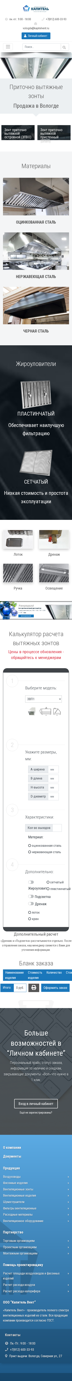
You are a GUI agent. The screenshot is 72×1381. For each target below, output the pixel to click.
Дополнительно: (39, 871)
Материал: (35, 837)
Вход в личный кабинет (36, 1104)
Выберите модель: (41, 688)
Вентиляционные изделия (19, 1195)
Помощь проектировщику (23, 1265)
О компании (12, 1147)
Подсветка (43, 897)
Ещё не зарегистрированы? (36, 1112)
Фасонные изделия (15, 1183)
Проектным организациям (20, 1247)
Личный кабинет (37, 35)
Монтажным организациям (20, 1253)
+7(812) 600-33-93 (55, 19)
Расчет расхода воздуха (19, 1285)
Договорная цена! (26, 616)
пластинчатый (54, 889)
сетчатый (54, 882)
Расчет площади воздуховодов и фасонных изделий (31, 1276)
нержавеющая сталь (46, 852)
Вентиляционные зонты (18, 1189)
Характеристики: (39, 817)
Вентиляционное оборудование (23, 1221)
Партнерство (13, 1232)
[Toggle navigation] (8, 46)
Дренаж (41, 904)
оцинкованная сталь (46, 846)
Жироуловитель (40, 888)
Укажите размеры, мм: (41, 755)
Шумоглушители (13, 1202)
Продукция (11, 1168)
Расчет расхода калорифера (21, 1291)
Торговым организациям (19, 1241)
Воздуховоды (12, 1177)
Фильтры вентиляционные (19, 1208)
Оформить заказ (55, 988)
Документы (12, 1156)
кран (35, 919)
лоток (36, 912)
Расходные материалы (18, 1214)
